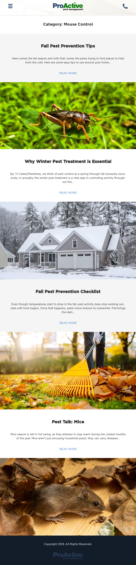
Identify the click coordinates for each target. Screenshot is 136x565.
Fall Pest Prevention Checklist (68, 291)
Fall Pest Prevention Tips (68, 45)
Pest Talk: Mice (68, 421)
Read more (68, 73)
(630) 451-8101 (125, 6)
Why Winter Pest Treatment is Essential (68, 161)
